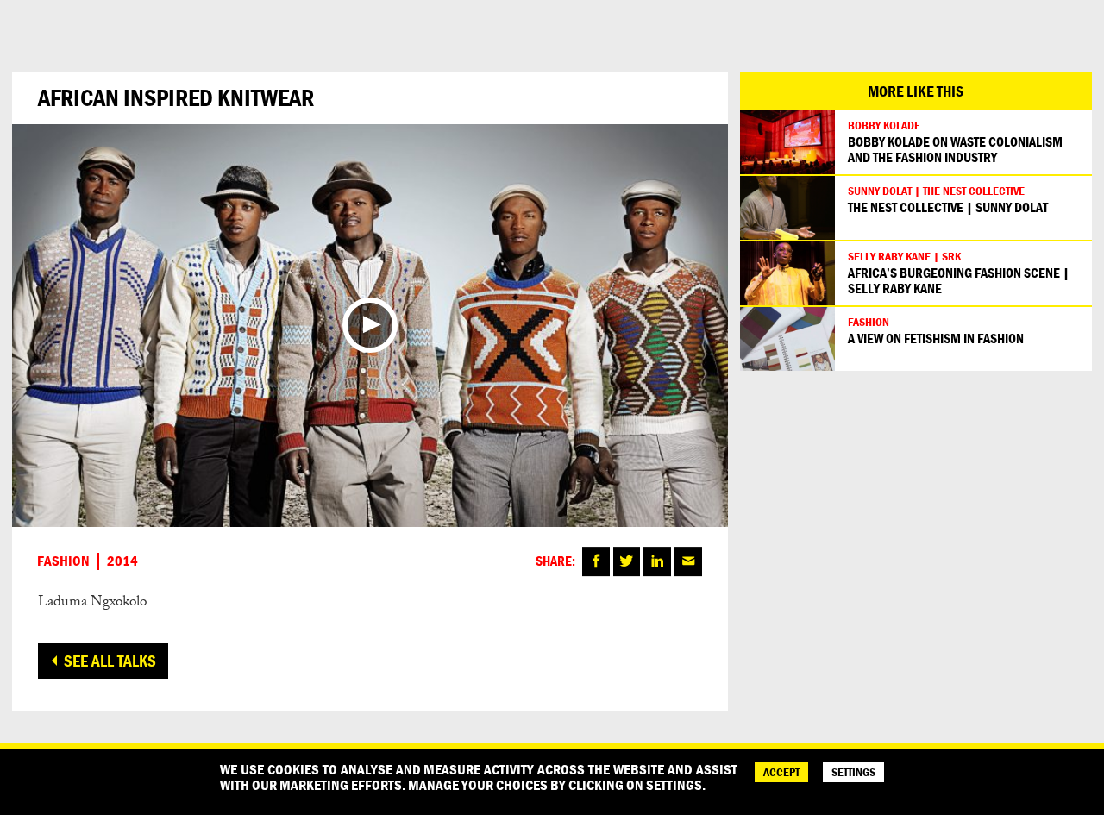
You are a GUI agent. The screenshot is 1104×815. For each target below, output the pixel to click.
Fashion (63, 561)
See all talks (110, 660)
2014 (122, 561)
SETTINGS (853, 772)
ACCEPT (781, 772)
